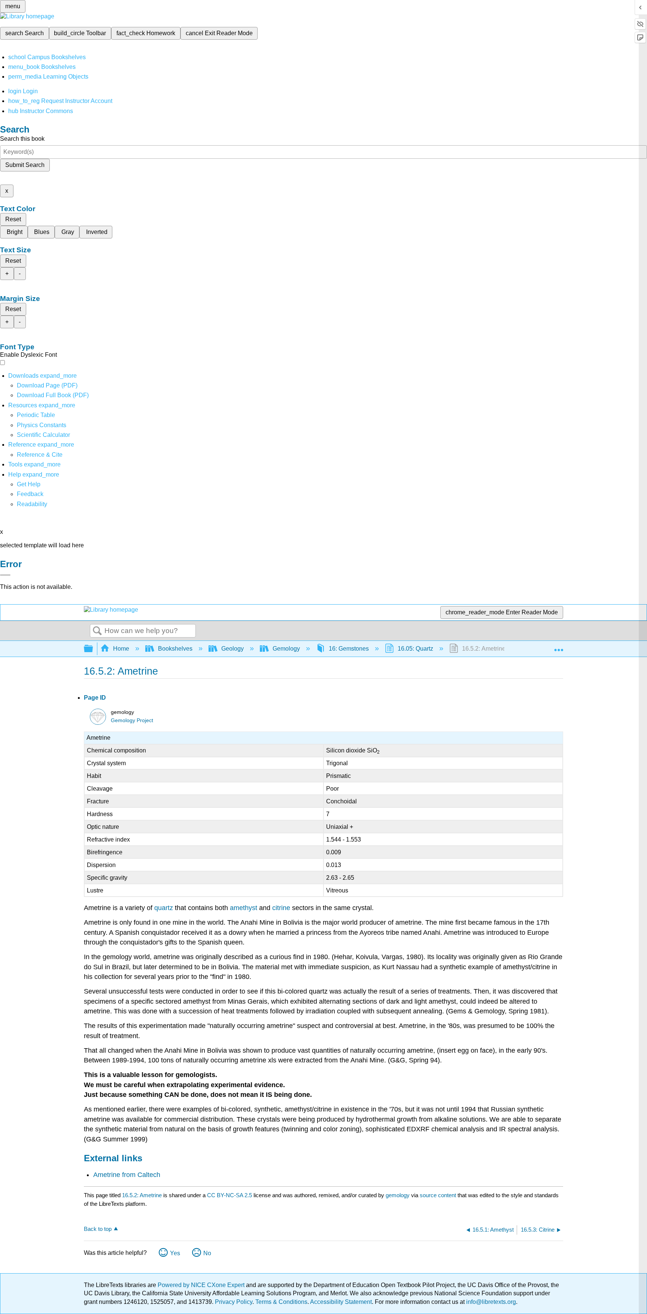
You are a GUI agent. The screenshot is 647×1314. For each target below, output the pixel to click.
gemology (398, 1195)
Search (97, 631)
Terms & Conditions (281, 1302)
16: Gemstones (348, 648)
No (207, 1253)
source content (438, 1195)
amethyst (243, 908)
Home (121, 648)
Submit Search (25, 165)
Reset (13, 219)
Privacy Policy (233, 1302)
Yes (175, 1253)
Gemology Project (132, 720)
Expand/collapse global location (558, 646)
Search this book (22, 139)
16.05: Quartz (415, 648)
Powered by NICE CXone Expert (202, 1285)
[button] (30, 494)
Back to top (98, 1229)
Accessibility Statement (341, 1302)
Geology (232, 648)
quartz (163, 908)
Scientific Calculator (43, 435)
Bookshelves (175, 648)
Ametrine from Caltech (126, 1174)
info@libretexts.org (490, 1302)
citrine (281, 908)
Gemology (286, 648)
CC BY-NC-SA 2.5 (229, 1195)
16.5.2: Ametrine (142, 1195)
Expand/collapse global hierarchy (93, 649)
